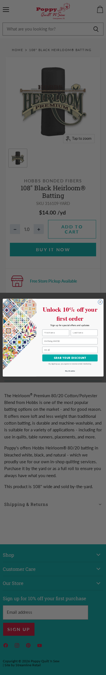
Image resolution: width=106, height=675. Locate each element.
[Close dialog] (100, 302)
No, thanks (70, 370)
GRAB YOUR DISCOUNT (69, 358)
